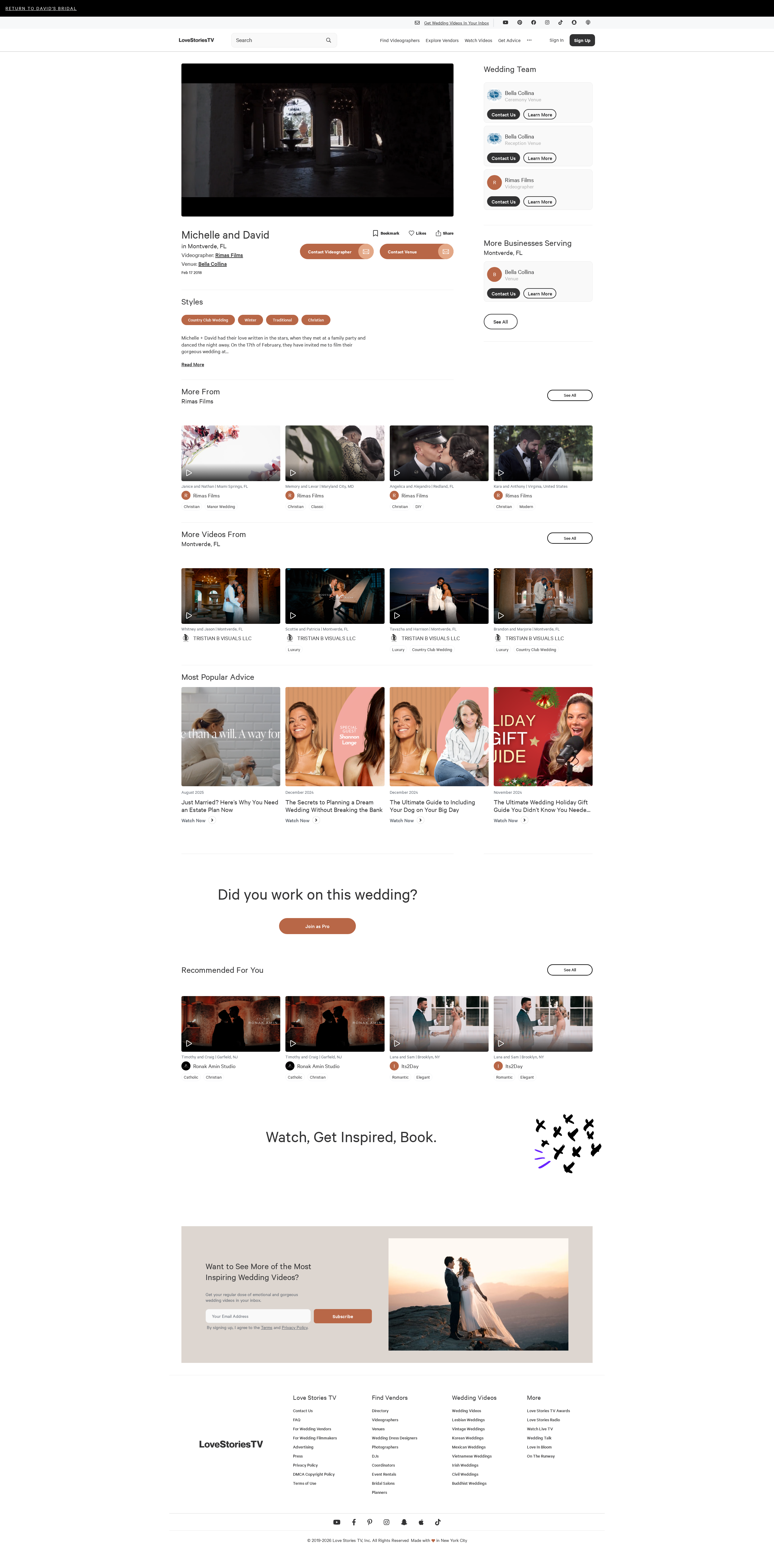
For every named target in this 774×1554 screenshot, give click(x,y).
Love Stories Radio (543, 1419)
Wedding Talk (539, 1438)
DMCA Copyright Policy (314, 1474)
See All (500, 321)
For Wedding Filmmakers (315, 1438)
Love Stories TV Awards (548, 1410)
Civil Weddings (465, 1474)
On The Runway (541, 1456)
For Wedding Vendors (312, 1429)
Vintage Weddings (468, 1429)
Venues (378, 1429)
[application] (317, 140)
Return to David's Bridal (41, 8)
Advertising (303, 1447)
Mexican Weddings (469, 1447)
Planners (379, 1492)
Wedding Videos (466, 1410)
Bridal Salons (383, 1483)
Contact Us (504, 114)
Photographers (385, 1447)
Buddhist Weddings (469, 1483)
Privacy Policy (294, 1327)
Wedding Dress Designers (394, 1438)
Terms (266, 1327)
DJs (375, 1456)
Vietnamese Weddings (472, 1456)
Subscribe (343, 1316)
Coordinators (383, 1465)
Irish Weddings (465, 1465)
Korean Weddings (467, 1438)
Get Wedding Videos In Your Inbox (456, 23)
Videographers (385, 1419)
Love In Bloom (539, 1447)
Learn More (540, 114)
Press (298, 1456)
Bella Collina (212, 263)
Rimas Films (229, 254)
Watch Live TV (540, 1429)
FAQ (297, 1419)
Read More (192, 364)
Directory (380, 1410)
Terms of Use (304, 1483)
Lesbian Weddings (468, 1419)
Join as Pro (317, 926)
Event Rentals (384, 1474)
